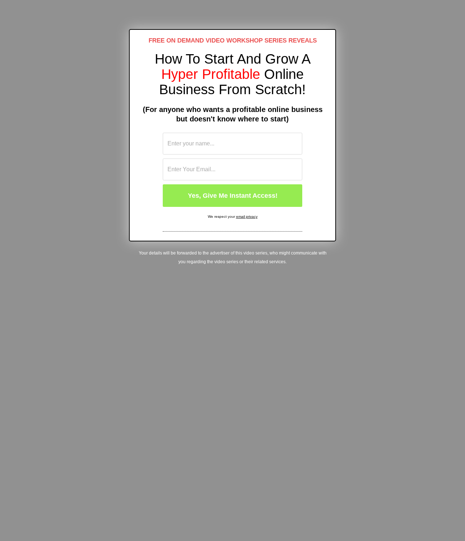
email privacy (247, 217)
